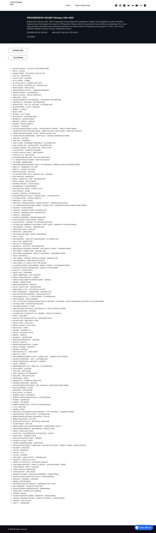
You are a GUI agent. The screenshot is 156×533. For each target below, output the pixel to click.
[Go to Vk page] (129, 5)
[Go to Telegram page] (145, 5)
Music (68, 5)
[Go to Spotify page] (125, 5)
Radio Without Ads (82, 5)
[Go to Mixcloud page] (142, 5)
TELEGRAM (18, 57)
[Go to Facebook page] (117, 5)
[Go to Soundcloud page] (133, 5)
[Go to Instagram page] (121, 5)
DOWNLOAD (18, 50)
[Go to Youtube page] (138, 5)
